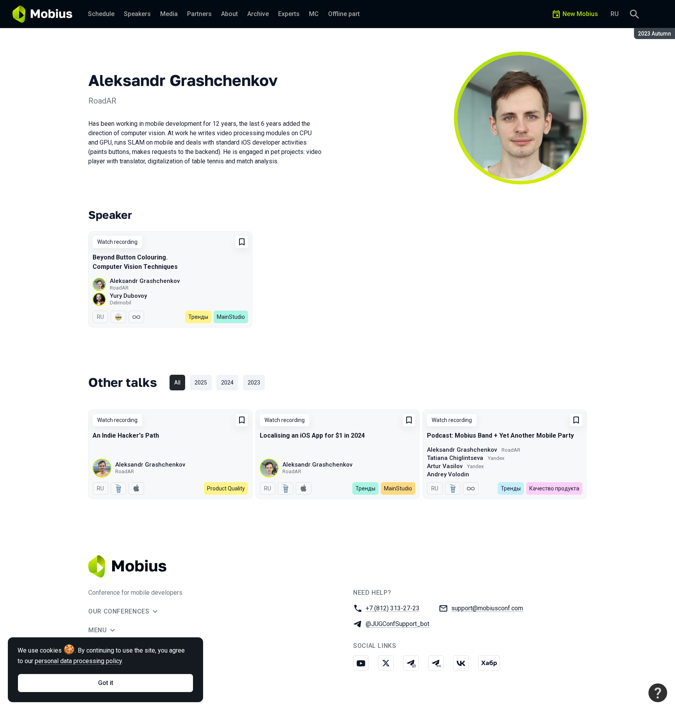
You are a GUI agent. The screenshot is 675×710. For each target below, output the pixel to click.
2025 (201, 382)
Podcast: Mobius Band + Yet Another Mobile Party (500, 435)
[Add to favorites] (242, 242)
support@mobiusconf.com (487, 608)
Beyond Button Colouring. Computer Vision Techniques (135, 262)
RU (615, 14)
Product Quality (226, 488)
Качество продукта (554, 488)
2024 (227, 382)
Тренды (198, 317)
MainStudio (231, 317)
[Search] (634, 14)
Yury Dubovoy (128, 296)
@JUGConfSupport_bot (397, 624)
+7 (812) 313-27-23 (393, 608)
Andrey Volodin (448, 474)
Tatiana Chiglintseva (455, 458)
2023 (254, 382)
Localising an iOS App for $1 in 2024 (312, 435)
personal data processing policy (78, 661)
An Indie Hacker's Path (126, 435)
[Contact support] (657, 692)
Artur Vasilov (444, 466)
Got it (105, 683)
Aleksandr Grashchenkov (145, 281)
